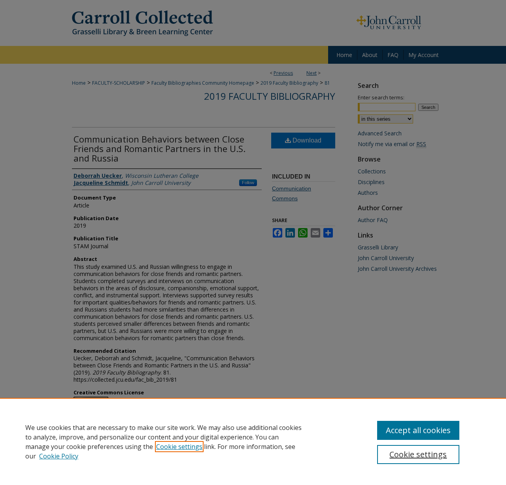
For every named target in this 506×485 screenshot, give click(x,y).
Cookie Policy (58, 456)
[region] (253, 441)
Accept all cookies (418, 430)
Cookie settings (179, 446)
